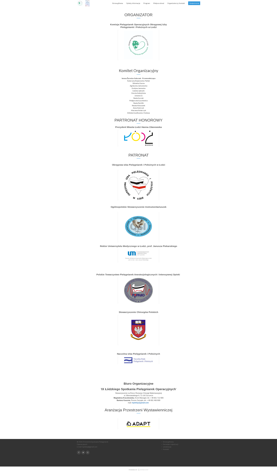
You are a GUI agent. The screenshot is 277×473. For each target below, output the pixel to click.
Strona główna (117, 3)
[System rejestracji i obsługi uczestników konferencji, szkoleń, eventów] (138, 470)
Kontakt (166, 449)
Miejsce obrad (158, 3)
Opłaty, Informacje (133, 3)
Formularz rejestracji (170, 444)
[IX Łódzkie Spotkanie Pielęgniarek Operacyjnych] (84, 3)
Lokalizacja (167, 447)
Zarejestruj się (194, 3)
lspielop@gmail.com (89, 447)
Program (146, 3)
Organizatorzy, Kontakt (176, 3)
